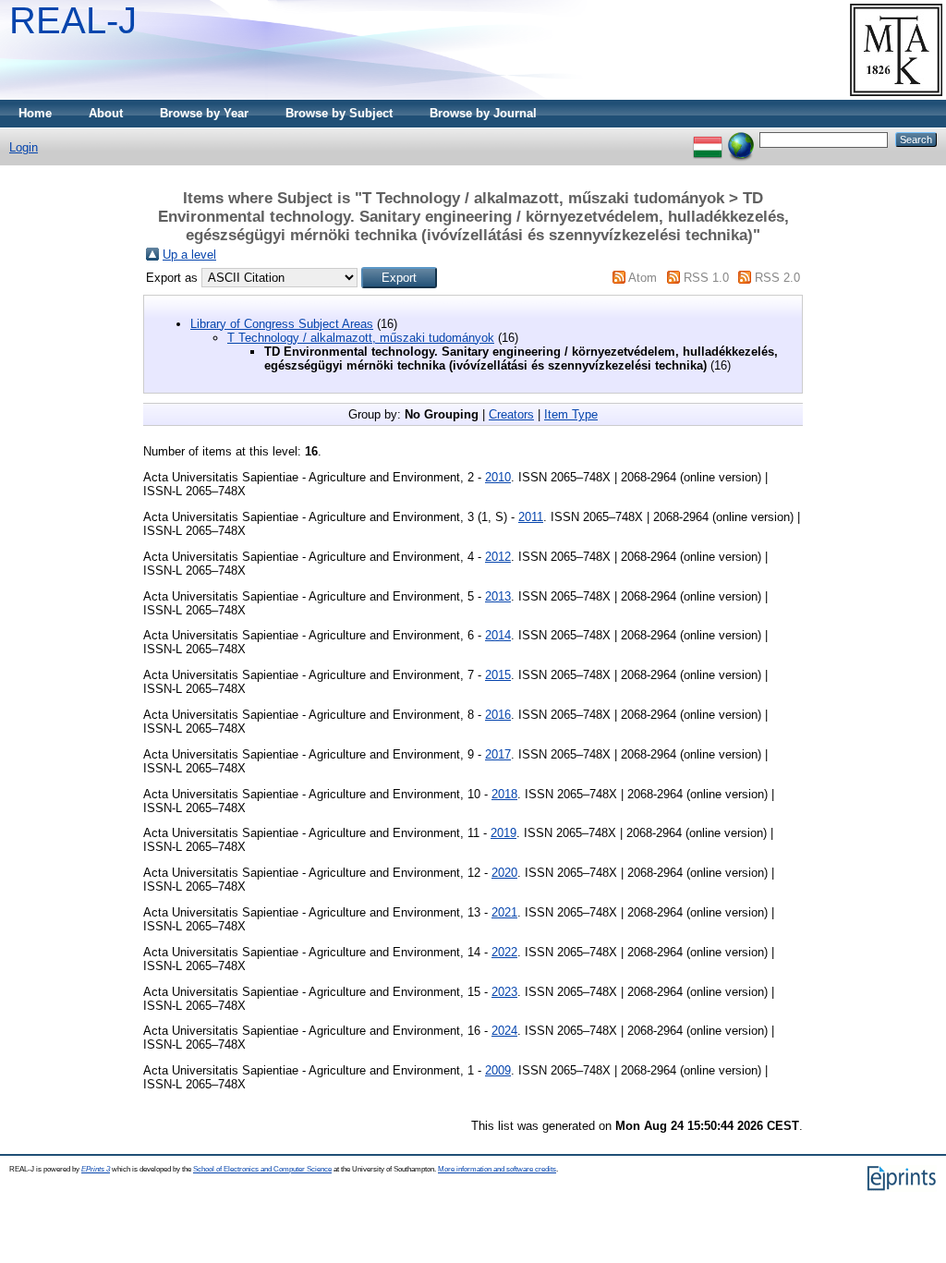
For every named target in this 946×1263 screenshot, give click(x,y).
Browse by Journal (483, 113)
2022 (504, 952)
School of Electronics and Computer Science (262, 1169)
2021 (504, 912)
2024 (504, 1031)
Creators (511, 414)
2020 (504, 873)
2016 (498, 715)
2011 (530, 517)
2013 (498, 596)
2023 (504, 992)
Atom (642, 278)
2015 (498, 675)
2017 (498, 754)
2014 (498, 635)
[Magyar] (707, 139)
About (106, 113)
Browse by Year (204, 113)
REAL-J (73, 20)
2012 (498, 557)
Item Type (571, 414)
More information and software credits (497, 1169)
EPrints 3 (95, 1169)
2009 (498, 1070)
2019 (503, 833)
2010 (498, 477)
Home (35, 113)
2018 (504, 794)
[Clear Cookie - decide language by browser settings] (741, 139)
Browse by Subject (339, 113)
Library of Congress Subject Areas (281, 324)
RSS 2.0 (777, 278)
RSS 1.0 (706, 278)
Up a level (189, 254)
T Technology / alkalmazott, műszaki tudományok (360, 338)
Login (23, 147)
